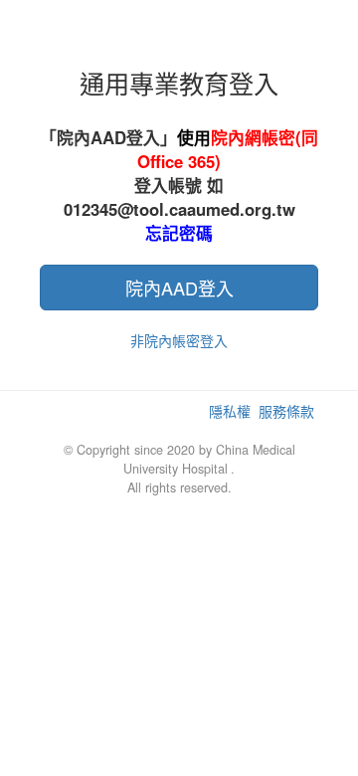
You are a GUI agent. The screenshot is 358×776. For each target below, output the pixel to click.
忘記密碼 (179, 233)
